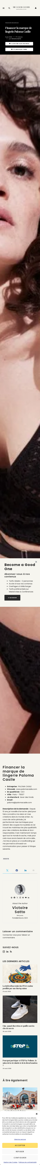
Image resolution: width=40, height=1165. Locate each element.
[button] (37, 1114)
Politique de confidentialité (27, 1162)
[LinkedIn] (7, 951)
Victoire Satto (20, 910)
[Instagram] (3, 951)
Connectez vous (10, 935)
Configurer (20, 1158)
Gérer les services (20, 1139)
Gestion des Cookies (10, 1162)
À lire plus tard (20, 49)
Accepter (20, 1145)
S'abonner (12, 597)
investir (6, 859)
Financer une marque (12, 23)
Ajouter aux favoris (20, 44)
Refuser (20, 1151)
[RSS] (10, 951)
